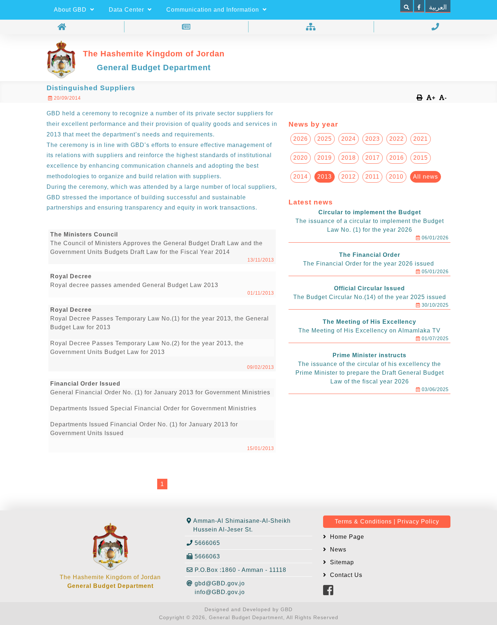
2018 (348, 158)
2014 (300, 177)
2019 (324, 158)
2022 (396, 139)
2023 (372, 139)
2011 (372, 177)
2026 (300, 139)
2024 (348, 139)
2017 (372, 158)
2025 (324, 139)
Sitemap (341, 562)
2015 (420, 158)
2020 (300, 158)
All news (425, 177)
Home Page (346, 537)
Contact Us (345, 575)
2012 (348, 177)
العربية (438, 7)
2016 (396, 158)
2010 (396, 177)
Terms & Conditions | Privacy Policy (387, 521)
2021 (420, 139)
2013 (324, 177)
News (337, 549)
